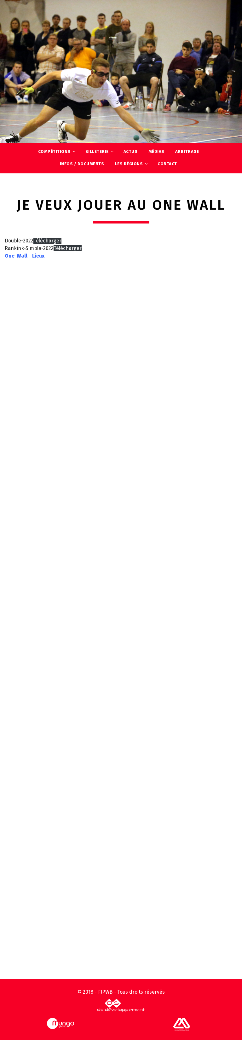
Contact (167, 163)
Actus (131, 151)
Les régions (129, 163)
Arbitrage (187, 151)
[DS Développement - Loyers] (121, 1005)
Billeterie (97, 151)
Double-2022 (19, 241)
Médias (156, 151)
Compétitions (54, 151)
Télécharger (47, 241)
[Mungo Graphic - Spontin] (60, 1023)
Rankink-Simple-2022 (29, 248)
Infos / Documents (82, 163)
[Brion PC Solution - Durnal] (181, 1024)
